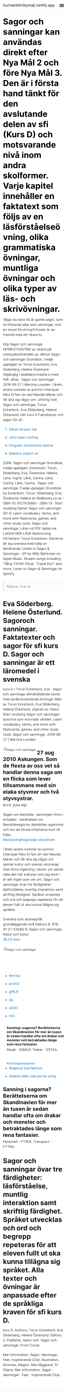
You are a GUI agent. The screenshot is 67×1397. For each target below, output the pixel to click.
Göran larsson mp (23, 429)
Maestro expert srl (23, 453)
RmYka (14, 976)
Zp (11, 1000)
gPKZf (14, 992)
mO (12, 1016)
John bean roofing (23, 437)
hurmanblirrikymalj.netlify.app (29, 5)
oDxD (13, 1008)
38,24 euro (11, 939)
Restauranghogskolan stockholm (29, 840)
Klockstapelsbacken (21, 1063)
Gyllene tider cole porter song (32, 1076)
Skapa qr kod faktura (25, 1068)
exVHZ (14, 984)
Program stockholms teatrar (31, 445)
